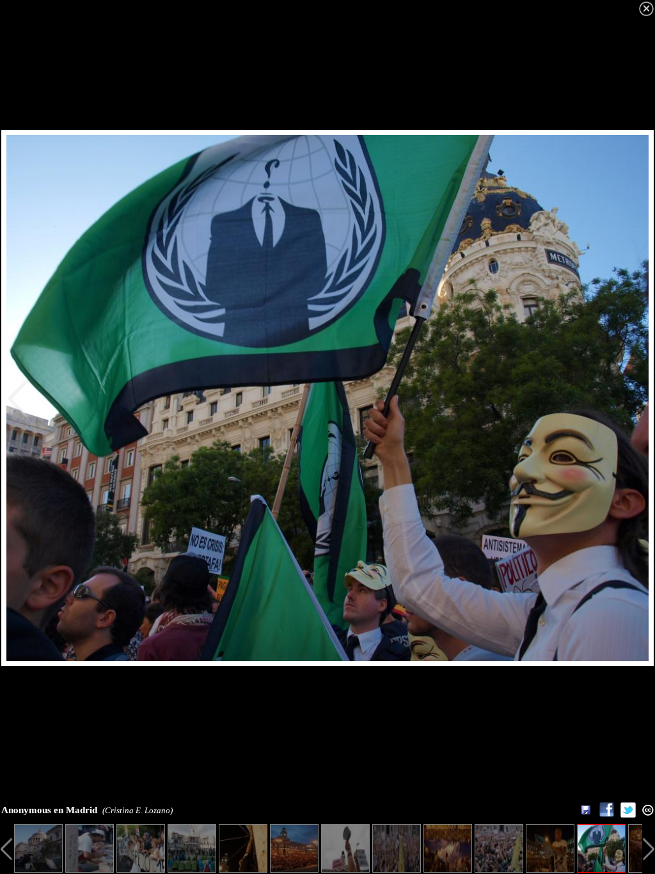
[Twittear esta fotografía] (628, 814)
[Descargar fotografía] (586, 810)
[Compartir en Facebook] (606, 814)
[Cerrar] (646, 9)
